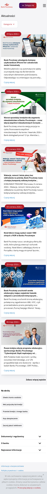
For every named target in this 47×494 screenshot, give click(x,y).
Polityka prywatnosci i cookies (12, 470)
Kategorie (8, 24)
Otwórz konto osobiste (12, 397)
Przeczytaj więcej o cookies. (29, 488)
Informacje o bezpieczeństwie (12, 466)
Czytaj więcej (9, 82)
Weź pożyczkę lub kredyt (12, 404)
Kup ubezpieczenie (10, 418)
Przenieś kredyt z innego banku (15, 411)
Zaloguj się (29, 5)
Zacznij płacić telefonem (12, 425)
